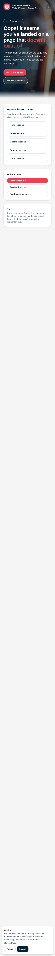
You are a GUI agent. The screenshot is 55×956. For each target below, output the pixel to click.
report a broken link (34, 89)
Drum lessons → (18, 150)
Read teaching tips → (20, 194)
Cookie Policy (10, 943)
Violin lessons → (18, 158)
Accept (22, 949)
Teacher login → (18, 187)
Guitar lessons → (18, 133)
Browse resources (16, 80)
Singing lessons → (19, 142)
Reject (10, 949)
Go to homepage (14, 72)
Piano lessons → (18, 125)
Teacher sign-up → (19, 181)
